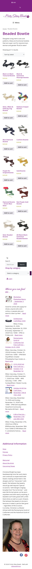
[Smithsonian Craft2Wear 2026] (8, 321)
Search (7, 261)
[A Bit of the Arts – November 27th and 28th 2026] (8, 416)
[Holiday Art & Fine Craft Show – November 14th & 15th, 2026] (8, 390)
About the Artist (8, 463)
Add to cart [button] (8, 83)
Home (5, 29)
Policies (5, 452)
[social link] (21, 554)
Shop (4, 449)
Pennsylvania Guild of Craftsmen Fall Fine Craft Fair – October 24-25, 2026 (15, 342)
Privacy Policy (7, 455)
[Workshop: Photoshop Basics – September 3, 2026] (8, 299)
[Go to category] (30, 273)
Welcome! (6, 460)
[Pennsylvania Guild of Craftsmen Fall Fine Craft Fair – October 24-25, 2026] (8, 340)
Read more (18, 335)
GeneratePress (16, 566)
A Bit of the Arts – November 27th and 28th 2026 (20, 416)
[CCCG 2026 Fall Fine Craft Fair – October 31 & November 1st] (8, 366)
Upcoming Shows (9, 466)
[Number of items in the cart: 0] (20, 7)
